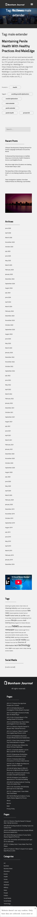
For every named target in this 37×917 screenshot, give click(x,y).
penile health (10, 113)
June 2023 (8, 339)
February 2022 (9, 398)
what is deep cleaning (25, 648)
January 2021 (9, 449)
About (8, 800)
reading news (9, 637)
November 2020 (10, 458)
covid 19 (19, 608)
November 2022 (10, 362)
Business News (8, 868)
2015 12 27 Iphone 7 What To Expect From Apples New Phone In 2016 (17, 732)
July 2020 (7, 477)
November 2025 (10, 242)
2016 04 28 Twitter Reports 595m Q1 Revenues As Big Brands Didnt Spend (17, 769)
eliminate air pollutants (21, 610)
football (21, 613)
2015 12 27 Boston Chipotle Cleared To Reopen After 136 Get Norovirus (18, 727)
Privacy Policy (11, 809)
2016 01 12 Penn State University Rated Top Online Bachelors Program (18, 741)
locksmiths (19, 620)
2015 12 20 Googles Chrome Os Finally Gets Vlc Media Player (18, 714)
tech (16, 645)
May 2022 (8, 385)
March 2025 (8, 265)
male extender (10, 103)
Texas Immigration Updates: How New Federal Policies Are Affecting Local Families (17, 180)
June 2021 (8, 431)
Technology (7, 904)
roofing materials (24, 637)
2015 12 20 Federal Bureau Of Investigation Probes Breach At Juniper (18, 709)
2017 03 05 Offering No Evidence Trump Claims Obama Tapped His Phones (18, 797)
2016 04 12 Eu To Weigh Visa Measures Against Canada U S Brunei (18, 764)
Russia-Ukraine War (10, 640)
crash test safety (26, 608)
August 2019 (8, 527)
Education (7, 871)
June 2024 (8, 297)
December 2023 (9, 316)
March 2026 (8, 237)
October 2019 (9, 518)
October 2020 (9, 463)
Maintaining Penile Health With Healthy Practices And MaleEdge (18, 46)
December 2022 (9, 357)
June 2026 (8, 228)
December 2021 (9, 408)
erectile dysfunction (12, 99)
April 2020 (8, 491)
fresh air (25, 613)
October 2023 (9, 325)
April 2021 (8, 435)
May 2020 (8, 486)
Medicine (6, 885)
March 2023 (8, 348)
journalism (8, 620)
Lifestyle (6, 882)
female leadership (14, 613)
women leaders (9, 650)
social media (20, 639)
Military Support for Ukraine (18, 623)
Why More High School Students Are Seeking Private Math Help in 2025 (18, 165)
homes (28, 615)
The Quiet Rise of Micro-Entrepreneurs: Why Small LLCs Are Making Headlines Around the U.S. (18, 173)
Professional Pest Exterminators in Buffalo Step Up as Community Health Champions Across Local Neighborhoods (17, 158)
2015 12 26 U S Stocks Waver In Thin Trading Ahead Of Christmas (17, 718)
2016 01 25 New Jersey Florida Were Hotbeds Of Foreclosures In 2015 (17, 755)
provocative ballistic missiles (12, 635)
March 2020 (8, 495)
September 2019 (10, 523)
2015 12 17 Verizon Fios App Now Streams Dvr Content (16, 704)
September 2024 (10, 283)
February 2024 (9, 311)
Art (5, 863)
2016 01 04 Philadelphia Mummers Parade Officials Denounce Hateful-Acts (18, 737)
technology (24, 645)
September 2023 (10, 329)
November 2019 (10, 514)
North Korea (18, 632)
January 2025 (9, 274)
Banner (9, 803)
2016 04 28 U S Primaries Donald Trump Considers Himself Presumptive (18, 774)
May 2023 (8, 343)
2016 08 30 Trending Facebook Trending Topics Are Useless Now (18, 783)
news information (25, 627)
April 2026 (8, 233)
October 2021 (9, 412)
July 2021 (7, 426)
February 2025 (9, 270)
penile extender (10, 108)
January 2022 (9, 403)
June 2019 (8, 537)
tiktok (6, 648)
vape (10, 648)
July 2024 (7, 293)
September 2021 (10, 417)
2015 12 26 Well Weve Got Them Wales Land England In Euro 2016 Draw (18, 723)
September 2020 (10, 468)
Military (6, 887)
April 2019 (8, 546)
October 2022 (9, 366)
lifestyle (14, 620)
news (15, 626)
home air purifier (20, 615)
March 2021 (8, 440)
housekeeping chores (25, 618)
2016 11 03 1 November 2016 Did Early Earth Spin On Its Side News (18, 788)
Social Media (7, 901)
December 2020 (9, 454)
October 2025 (9, 247)
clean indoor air (24, 606)
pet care (24, 632)
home (12, 615)
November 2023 (10, 320)
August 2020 (8, 472)
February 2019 (9, 555)
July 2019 (7, 532)
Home (5, 879)
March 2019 (8, 550)
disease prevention (10, 610)
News (5, 890)
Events (6, 874)
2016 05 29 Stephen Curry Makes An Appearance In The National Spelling (17, 778)
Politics (6, 895)
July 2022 (7, 375)
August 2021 (8, 422)
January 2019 (9, 560)
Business (6, 866)
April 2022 (8, 389)
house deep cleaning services (12, 618)
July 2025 (7, 251)
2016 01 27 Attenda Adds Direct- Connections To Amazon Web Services (18, 760)
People (6, 893)
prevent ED (26, 113)
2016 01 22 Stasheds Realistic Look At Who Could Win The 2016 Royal (17, 751)
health (7, 615)
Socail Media (7, 898)
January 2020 (9, 504)
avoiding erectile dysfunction (20, 94)
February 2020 (9, 500)
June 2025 (8, 256)
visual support (15, 648)
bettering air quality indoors (12, 606)
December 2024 (9, 279)
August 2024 (8, 288)
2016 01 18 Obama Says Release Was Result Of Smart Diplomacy (17, 746)
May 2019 (8, 541)
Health (15, 87)
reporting (17, 637)
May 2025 (8, 260)
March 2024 (8, 306)
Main (8, 806)
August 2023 (8, 334)
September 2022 (10, 371)
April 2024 (8, 302)
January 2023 (9, 352)
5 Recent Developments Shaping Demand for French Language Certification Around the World (18, 149)
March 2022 (8, 394)
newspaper (9, 629)
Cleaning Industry (11, 608)
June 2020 (8, 481)
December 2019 (9, 509)
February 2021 (9, 445)
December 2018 (9, 564)
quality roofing (24, 635)
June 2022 (8, 380)
